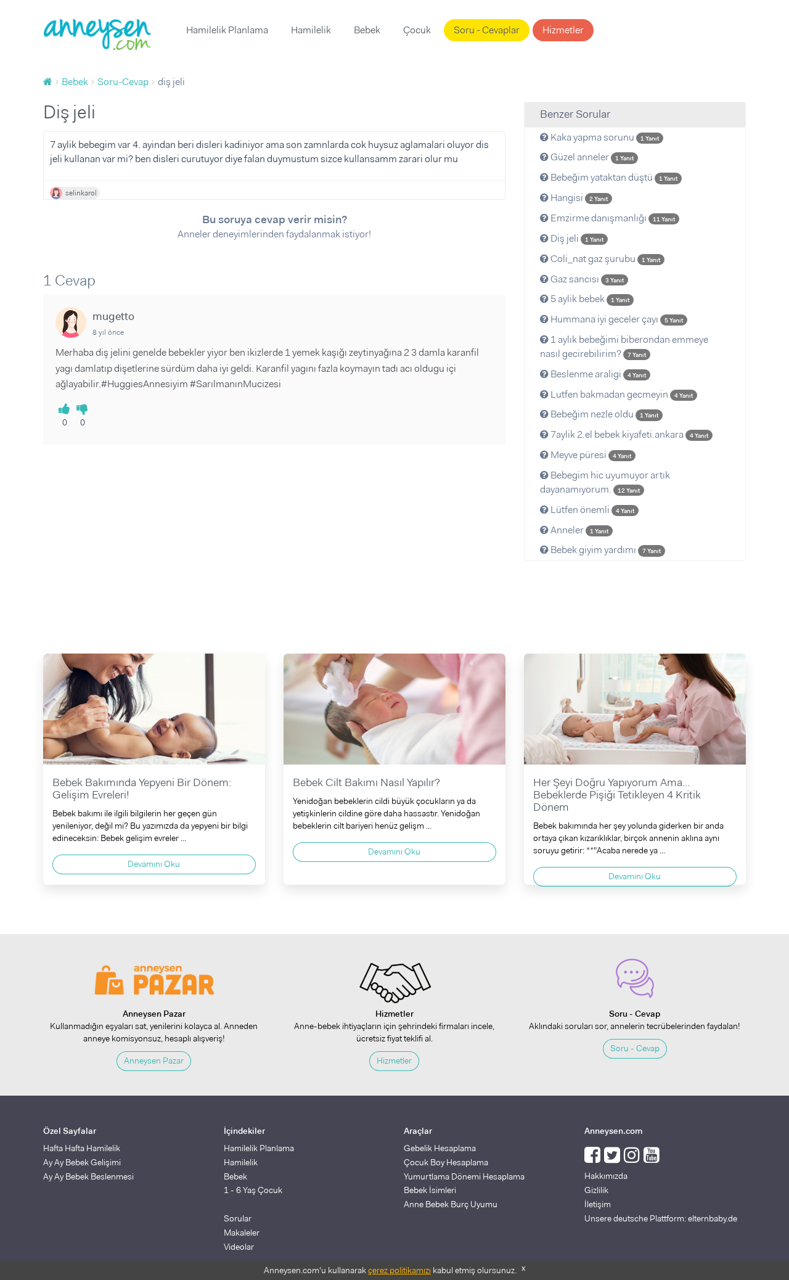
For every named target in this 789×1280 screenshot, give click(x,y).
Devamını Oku (154, 863)
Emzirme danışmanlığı (612, 217)
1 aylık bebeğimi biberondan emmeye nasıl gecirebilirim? (624, 346)
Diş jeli (576, 238)
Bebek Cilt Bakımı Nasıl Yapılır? (366, 782)
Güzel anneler (591, 156)
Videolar (239, 1246)
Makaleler (242, 1232)
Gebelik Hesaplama (440, 1148)
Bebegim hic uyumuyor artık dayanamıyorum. (605, 482)
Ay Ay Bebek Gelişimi (82, 1162)
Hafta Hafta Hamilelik (81, 1148)
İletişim (597, 1204)
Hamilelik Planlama (227, 29)
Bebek (367, 29)
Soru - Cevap (635, 1048)
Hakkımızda (606, 1175)
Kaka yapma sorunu (604, 137)
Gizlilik (596, 1190)
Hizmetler (563, 29)
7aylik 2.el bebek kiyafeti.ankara (628, 434)
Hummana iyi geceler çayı (616, 319)
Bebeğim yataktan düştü (613, 177)
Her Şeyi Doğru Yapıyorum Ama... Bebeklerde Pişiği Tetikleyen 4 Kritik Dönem (617, 794)
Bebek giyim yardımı (605, 549)
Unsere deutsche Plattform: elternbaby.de (660, 1218)
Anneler (578, 529)
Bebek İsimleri (430, 1190)
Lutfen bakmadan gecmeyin (621, 394)
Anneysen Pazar (154, 1060)
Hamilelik (311, 29)
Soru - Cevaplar (487, 29)
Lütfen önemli (591, 509)
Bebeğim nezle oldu (603, 414)
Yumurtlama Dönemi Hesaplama (464, 1176)
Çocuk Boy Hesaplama (446, 1162)
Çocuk (417, 29)
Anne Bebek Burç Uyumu (450, 1204)
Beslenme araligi (597, 373)
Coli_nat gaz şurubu (604, 258)
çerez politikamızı (399, 1270)
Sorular (237, 1218)
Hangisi (578, 197)
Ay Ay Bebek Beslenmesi (88, 1176)
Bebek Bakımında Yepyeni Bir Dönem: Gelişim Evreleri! (141, 788)
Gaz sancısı (586, 279)
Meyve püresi (590, 454)
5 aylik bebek (589, 298)
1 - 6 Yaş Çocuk (253, 1190)
